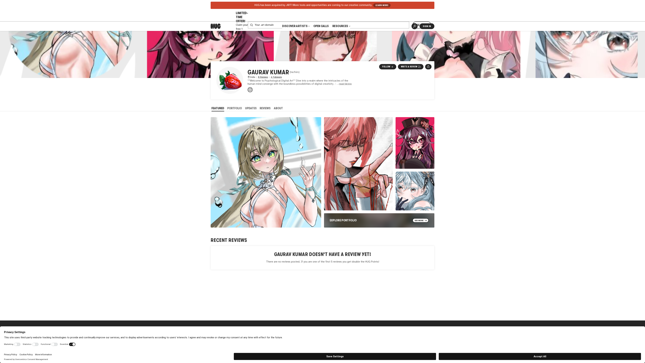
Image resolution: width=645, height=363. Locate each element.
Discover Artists (295, 26)
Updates (251, 108)
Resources (340, 26)
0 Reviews (263, 77)
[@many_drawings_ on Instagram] (250, 89)
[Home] (216, 26)
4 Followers (276, 77)
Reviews (265, 108)
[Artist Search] (415, 26)
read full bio (345, 84)
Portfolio (234, 108)
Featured (217, 108)
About (278, 108)
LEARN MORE (381, 5)
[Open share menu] (428, 66)
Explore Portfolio (343, 220)
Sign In (427, 26)
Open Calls (321, 26)
